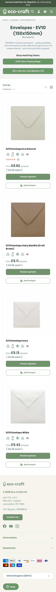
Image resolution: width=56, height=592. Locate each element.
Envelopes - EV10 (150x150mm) (22, 20)
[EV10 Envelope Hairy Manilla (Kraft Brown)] (28, 219)
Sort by (6, 85)
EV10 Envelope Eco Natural (21, 148)
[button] (45, 11)
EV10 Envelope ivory (17, 340)
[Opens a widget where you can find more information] (11, 587)
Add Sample (30, 185)
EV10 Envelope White (17, 432)
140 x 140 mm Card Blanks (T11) (28, 71)
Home (5, 20)
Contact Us (13, 517)
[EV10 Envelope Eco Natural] (28, 123)
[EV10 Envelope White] (28, 406)
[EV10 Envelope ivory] (28, 315)
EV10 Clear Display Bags (28, 61)
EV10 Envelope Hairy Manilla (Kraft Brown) (25, 247)
